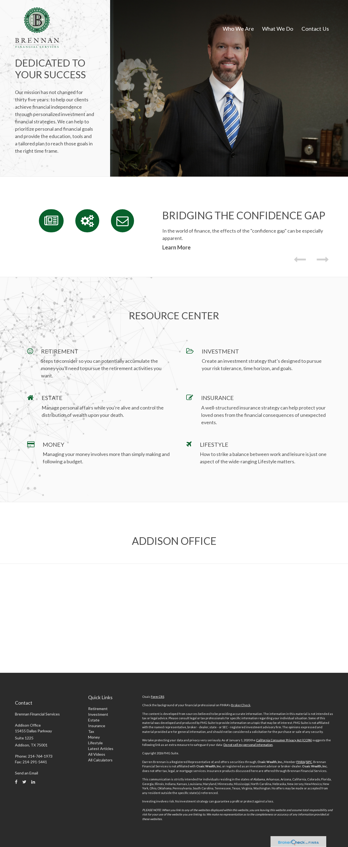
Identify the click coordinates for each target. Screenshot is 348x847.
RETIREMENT (59, 351)
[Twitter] (24, 782)
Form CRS (157, 696)
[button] (238, 28)
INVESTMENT (220, 351)
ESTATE (52, 397)
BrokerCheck (240, 705)
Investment (98, 714)
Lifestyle (95, 742)
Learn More (176, 247)
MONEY (53, 444)
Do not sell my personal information (248, 744)
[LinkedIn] (33, 782)
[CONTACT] (122, 220)
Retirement (98, 708)
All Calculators (100, 760)
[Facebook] (16, 782)
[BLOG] (51, 220)
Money (94, 737)
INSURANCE (217, 397)
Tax (91, 731)
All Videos (96, 754)
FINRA (300, 762)
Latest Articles (100, 748)
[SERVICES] (87, 220)
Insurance (96, 725)
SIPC (309, 762)
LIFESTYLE (214, 444)
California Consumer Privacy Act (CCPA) (284, 740)
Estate (94, 720)
